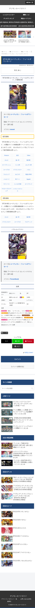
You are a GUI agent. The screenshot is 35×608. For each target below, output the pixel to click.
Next (34, 37)
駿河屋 (28, 160)
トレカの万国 (17, 184)
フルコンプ (6, 174)
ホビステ (17, 174)
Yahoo (28, 155)
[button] (17, 346)
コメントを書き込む (17, 366)
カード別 (5, 333)
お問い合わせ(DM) (25, 599)
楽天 (17, 155)
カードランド (28, 184)
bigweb (28, 179)
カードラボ (6, 169)
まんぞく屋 (28, 165)
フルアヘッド (28, 222)
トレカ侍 (17, 165)
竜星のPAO (28, 174)
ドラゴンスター (17, 169)
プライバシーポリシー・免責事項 (9, 600)
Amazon (6, 155)
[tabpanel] (10, 36)
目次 (15, 70)
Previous (1, 37)
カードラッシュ (6, 165)
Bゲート (17, 179)
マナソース (6, 184)
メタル (28, 169)
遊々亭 (17, 160)
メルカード (6, 179)
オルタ (6, 160)
